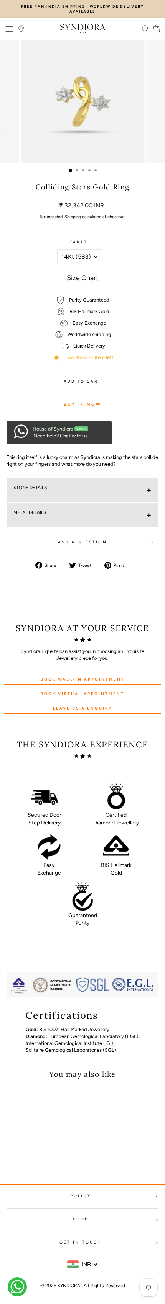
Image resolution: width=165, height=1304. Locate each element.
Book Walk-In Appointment (83, 679)
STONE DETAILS (30, 487)
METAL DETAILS (29, 512)
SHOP (80, 1218)
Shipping (72, 216)
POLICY (80, 1195)
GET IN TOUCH (80, 1242)
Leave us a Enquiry (82, 708)
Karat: (79, 242)
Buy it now (83, 404)
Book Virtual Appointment (82, 693)
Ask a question (82, 542)
